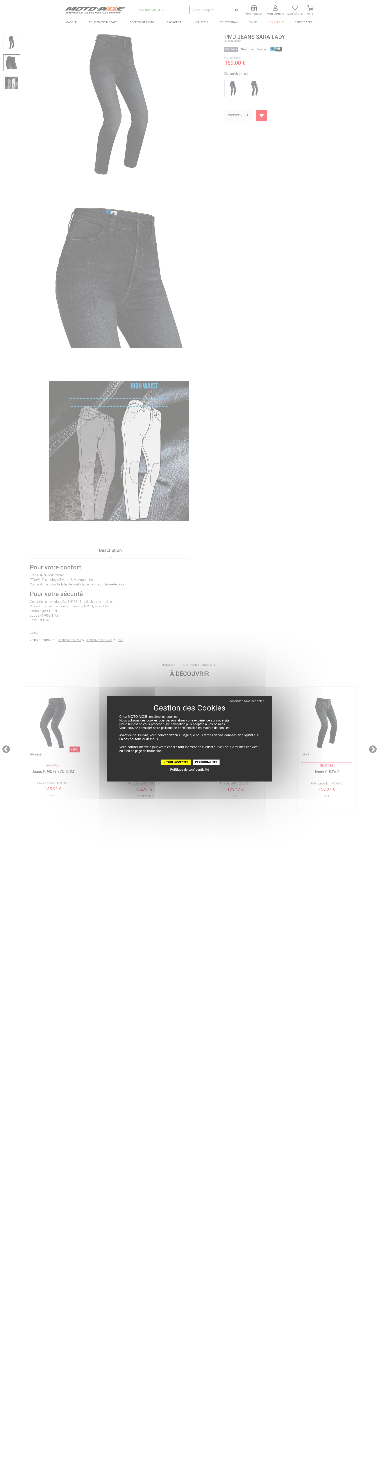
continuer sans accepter (246, 701)
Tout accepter (177, 762)
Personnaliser (206, 762)
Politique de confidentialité (189, 769)
